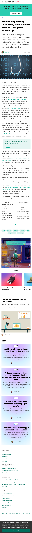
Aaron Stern (7, 52)
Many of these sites (14, 108)
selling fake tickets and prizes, (17, 99)
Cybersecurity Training (7, 502)
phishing (22, 230)
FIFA (4, 17)
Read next (5, 296)
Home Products (6, 450)
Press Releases (27, 517)
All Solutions (4, 507)
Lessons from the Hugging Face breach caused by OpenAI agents (16, 403)
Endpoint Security (6, 498)
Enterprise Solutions (7, 490)
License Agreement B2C (16, 513)
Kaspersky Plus (5, 456)
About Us (8, 517)
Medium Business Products (8, 476)
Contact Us (4, 517)
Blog (16, 517)
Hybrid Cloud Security (7, 500)
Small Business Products (8, 464)
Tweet (7, 147)
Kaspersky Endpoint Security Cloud (10, 470)
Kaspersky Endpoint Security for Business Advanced (13, 484)
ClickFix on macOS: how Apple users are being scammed (16, 429)
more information (25, 527)
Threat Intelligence (6, 505)
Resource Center (21, 517)
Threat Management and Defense (9, 496)
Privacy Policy (26, 512)
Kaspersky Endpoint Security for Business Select (13, 482)
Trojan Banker (12, 233)
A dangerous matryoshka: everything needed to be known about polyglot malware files (16, 376)
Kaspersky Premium (6, 458)
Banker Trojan (8, 134)
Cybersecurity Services (7, 493)
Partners (12, 517)
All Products (4, 461)
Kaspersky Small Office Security (9, 468)
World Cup (20, 233)
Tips (16, 345)
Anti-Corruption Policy (6, 513)
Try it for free (16, 13)
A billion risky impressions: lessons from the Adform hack (16, 350)
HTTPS (9, 230)
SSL (28, 230)
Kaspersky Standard (6, 454)
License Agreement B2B (26, 513)
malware (16, 230)
